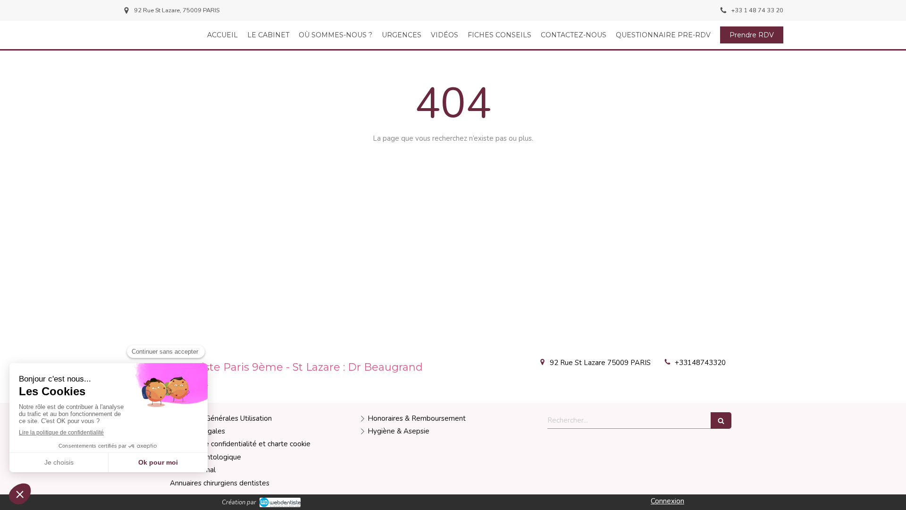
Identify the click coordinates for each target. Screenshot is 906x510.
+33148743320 (700, 362)
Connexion (667, 501)
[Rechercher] (721, 420)
